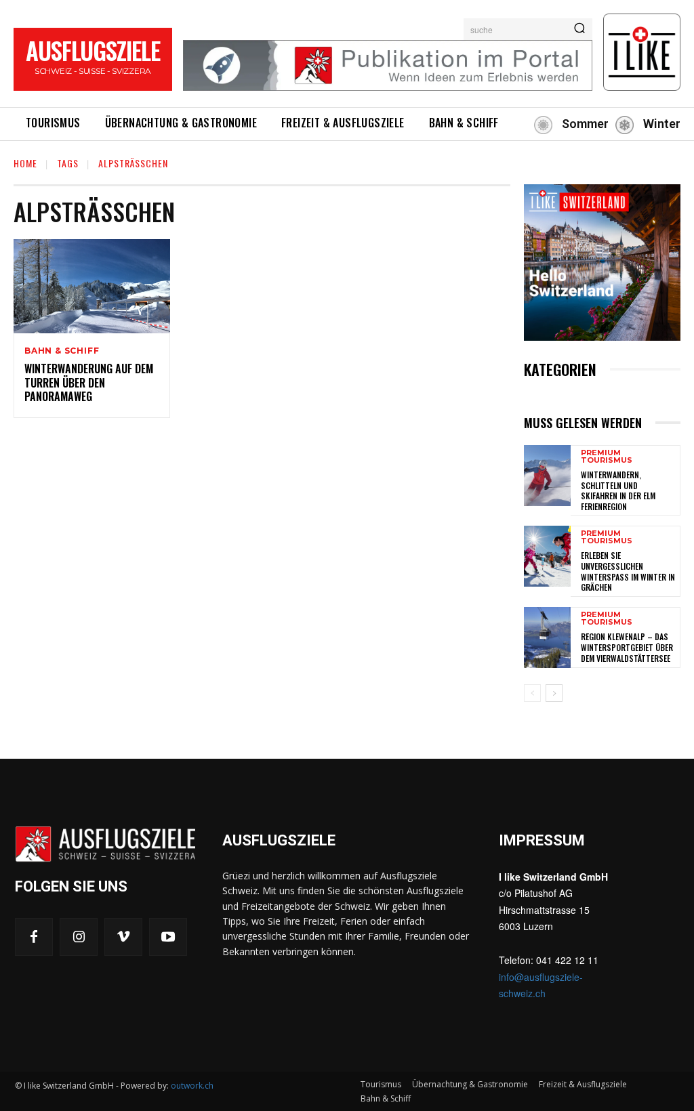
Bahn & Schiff (61, 351)
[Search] (579, 29)
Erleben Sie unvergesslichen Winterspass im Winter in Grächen (628, 571)
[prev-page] (532, 693)
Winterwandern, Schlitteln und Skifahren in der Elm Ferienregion (618, 490)
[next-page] (554, 693)
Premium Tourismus (606, 456)
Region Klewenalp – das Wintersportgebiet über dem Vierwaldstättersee (627, 647)
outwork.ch (192, 1085)
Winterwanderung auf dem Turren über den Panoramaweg (88, 382)
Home (25, 163)
